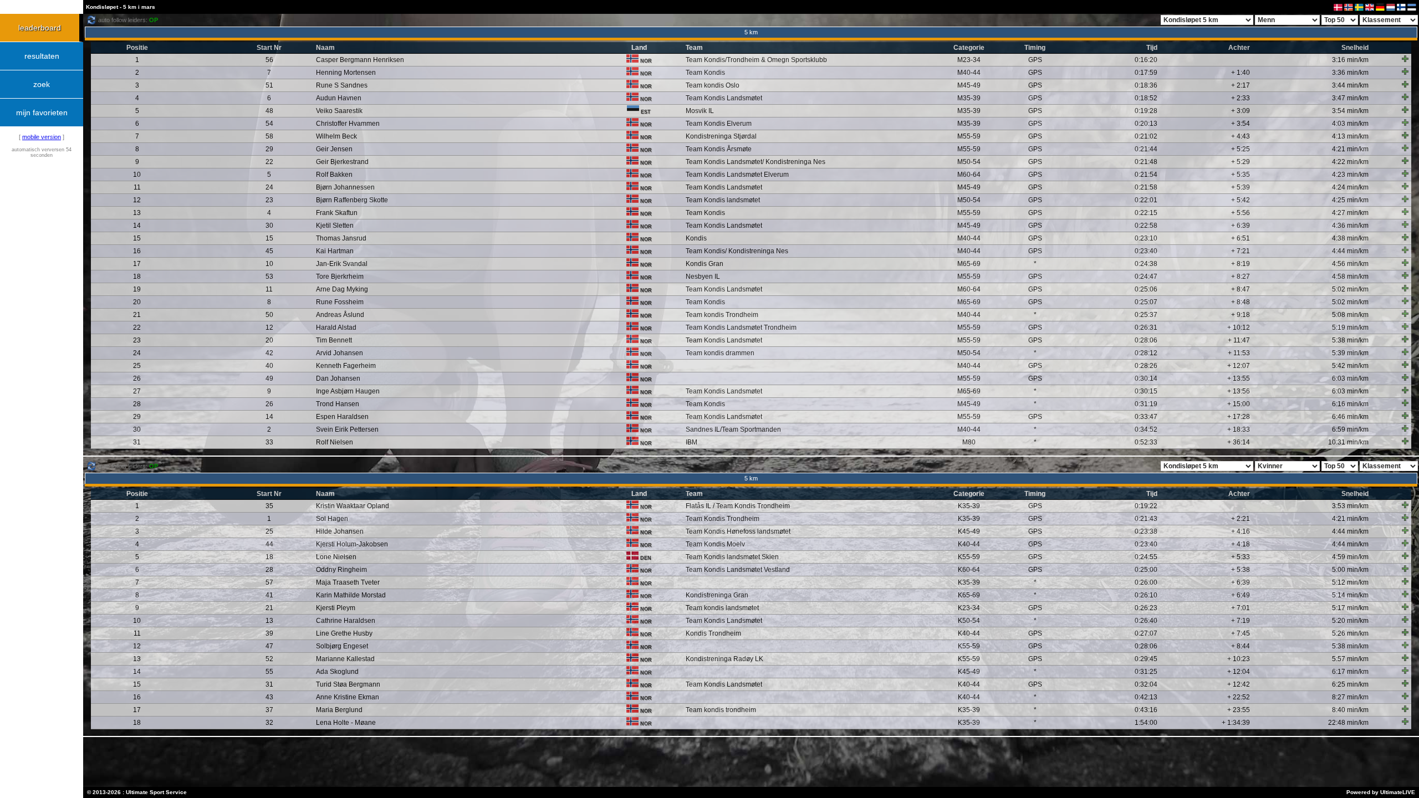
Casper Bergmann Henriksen (360, 60)
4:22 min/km (1350, 162)
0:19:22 (1146, 506)
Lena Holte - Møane (346, 723)
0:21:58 (1146, 187)
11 (137, 187)
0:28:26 (1146, 366)
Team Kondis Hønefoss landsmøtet (738, 531)
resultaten (41, 56)
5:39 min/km (1350, 353)
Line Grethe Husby (344, 633)
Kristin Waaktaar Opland (352, 506)
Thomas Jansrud (341, 238)
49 (269, 378)
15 (137, 238)
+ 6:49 (1240, 595)
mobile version (41, 137)
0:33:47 (1146, 417)
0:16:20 (1146, 60)
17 (137, 264)
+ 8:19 (1240, 264)
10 (137, 174)
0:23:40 (1146, 251)
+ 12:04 (1238, 672)
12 (137, 200)
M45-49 (969, 85)
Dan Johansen (338, 378)
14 (137, 225)
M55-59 (969, 136)
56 (269, 60)
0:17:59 (1146, 72)
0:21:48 (1146, 162)
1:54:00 (1146, 723)
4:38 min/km (1350, 238)
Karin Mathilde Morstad (351, 595)
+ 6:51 (1240, 238)
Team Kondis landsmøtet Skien (732, 557)
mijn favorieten (42, 112)
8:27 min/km (1350, 697)
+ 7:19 (1240, 621)
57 (269, 582)
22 (269, 162)
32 (269, 723)
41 (269, 595)
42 (269, 353)
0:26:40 (1146, 621)
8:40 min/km (1350, 710)
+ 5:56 (1240, 213)
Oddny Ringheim (341, 570)
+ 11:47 (1239, 340)
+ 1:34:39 (1236, 723)
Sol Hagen (332, 519)
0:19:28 (1146, 111)
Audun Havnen (338, 98)
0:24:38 (1146, 264)
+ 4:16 (1240, 531)
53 (269, 276)
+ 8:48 (1240, 302)
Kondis (696, 238)
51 (269, 85)
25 (137, 366)
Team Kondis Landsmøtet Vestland (738, 570)
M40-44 (969, 72)
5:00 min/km (1350, 570)
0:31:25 (1146, 672)
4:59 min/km (1350, 557)
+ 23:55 (1238, 710)
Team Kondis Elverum (719, 123)
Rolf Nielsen (334, 442)
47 (269, 646)
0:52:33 (1146, 442)
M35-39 (969, 98)
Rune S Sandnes (341, 85)
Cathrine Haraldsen (345, 621)
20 (137, 302)
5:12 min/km (1350, 582)
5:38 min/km (1350, 340)
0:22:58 (1146, 225)
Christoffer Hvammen (348, 123)
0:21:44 (1146, 149)
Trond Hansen (337, 404)
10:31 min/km (1348, 442)
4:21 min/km (1350, 149)
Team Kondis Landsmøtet (724, 98)
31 (137, 442)
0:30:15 (1146, 391)
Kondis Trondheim (713, 633)
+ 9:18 (1240, 315)
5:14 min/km (1350, 595)
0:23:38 (1146, 531)
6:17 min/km (1350, 672)
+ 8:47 (1240, 289)
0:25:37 (1146, 315)
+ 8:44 (1240, 646)
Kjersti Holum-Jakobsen (352, 544)
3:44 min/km (1350, 85)
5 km (751, 32)
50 (269, 315)
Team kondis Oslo (712, 85)
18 (137, 276)
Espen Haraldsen (342, 417)
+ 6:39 (1240, 225)
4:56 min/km (1350, 264)
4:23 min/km (1350, 174)
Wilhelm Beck (336, 136)
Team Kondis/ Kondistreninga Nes (737, 251)
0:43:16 (1146, 710)
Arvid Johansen (339, 353)
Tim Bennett (334, 340)
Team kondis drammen (720, 353)
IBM (691, 442)
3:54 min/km (1350, 111)
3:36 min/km (1350, 72)
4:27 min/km (1350, 213)
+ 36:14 (1238, 442)
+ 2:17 (1240, 85)
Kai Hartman (335, 251)
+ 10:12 (1238, 327)
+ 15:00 (1238, 404)
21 (137, 315)
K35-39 (969, 506)
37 (269, 710)
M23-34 (969, 60)
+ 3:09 (1240, 111)
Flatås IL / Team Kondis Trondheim (738, 506)
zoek (41, 84)
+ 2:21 (1240, 519)
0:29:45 (1146, 659)
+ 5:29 (1240, 162)
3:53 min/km (1350, 506)
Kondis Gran (704, 264)
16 (137, 251)
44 (269, 544)
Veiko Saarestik (339, 111)
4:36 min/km (1350, 225)
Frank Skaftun (337, 213)
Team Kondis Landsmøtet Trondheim (741, 327)
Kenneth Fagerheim (346, 366)
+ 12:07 (1238, 366)
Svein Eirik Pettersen (347, 429)
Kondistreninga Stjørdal (721, 136)
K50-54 (969, 621)
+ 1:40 (1240, 72)
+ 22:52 (1238, 697)
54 (269, 123)
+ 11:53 (1239, 353)
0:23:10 (1146, 238)
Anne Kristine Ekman (347, 697)
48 (269, 111)
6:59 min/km (1350, 429)
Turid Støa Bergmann (348, 684)
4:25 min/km (1350, 200)
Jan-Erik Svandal (341, 264)
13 (137, 213)
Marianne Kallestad (345, 659)
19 (137, 289)
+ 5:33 (1240, 557)
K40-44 (969, 544)
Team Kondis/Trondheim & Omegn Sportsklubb (756, 60)
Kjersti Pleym (335, 608)
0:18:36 (1146, 85)
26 (137, 378)
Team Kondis (705, 72)
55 (269, 672)
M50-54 (969, 162)
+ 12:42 (1238, 684)
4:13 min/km (1350, 136)
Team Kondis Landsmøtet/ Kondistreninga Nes (755, 162)
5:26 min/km (1350, 633)
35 (269, 506)
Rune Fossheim (340, 302)
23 (269, 200)
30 (269, 225)
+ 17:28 (1238, 417)
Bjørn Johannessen (345, 187)
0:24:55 (1146, 557)
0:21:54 (1146, 174)
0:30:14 (1146, 378)
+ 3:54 (1240, 123)
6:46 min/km (1350, 417)
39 (269, 633)
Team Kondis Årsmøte (719, 149)
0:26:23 (1146, 608)
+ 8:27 (1240, 276)
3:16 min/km (1350, 60)
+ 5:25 (1240, 149)
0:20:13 (1146, 123)
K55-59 (969, 557)
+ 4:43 (1240, 136)
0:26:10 (1146, 595)
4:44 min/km (1350, 251)
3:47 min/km (1350, 98)
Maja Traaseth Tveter (348, 582)
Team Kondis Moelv (715, 544)
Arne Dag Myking (342, 289)
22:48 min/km (1348, 723)
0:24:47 (1146, 276)
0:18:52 (1146, 98)
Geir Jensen (334, 149)
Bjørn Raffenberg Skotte (352, 200)
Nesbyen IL (703, 276)
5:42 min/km (1350, 366)
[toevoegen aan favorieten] (1405, 58)
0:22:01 (1146, 200)
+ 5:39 (1240, 187)
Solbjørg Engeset (342, 646)
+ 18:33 (1238, 429)
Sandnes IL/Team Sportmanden (733, 429)
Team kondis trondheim (721, 710)
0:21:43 (1146, 519)
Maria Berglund (339, 710)
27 (137, 391)
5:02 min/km (1350, 289)
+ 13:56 (1238, 391)
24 (269, 187)
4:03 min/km (1350, 123)
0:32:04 (1146, 684)
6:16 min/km (1350, 404)
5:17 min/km (1350, 608)
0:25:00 (1146, 570)
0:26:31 (1146, 327)
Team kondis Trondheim (722, 315)
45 (269, 251)
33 (269, 442)
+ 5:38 (1240, 570)
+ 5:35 (1240, 174)
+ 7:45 (1240, 633)
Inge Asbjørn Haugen (348, 391)
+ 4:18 (1240, 544)
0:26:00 (1146, 582)
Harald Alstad (336, 327)
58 (269, 136)
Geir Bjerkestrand (342, 162)
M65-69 (969, 264)
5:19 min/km (1350, 327)
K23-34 (969, 608)
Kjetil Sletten (335, 225)
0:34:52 (1146, 429)
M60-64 (969, 174)
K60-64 (969, 570)
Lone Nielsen (336, 557)
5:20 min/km (1350, 621)
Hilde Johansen (340, 531)
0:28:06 (1146, 340)
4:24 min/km (1350, 187)
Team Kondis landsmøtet (723, 200)
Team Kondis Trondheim (722, 519)
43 (269, 697)
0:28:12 (1146, 353)
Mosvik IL (700, 111)
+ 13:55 (1238, 378)
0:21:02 (1146, 136)
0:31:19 (1146, 404)
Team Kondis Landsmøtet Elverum (737, 174)
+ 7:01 (1240, 608)
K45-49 (969, 531)
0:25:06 (1146, 289)
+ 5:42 (1240, 200)
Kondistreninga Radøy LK (724, 659)
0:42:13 (1146, 697)
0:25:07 (1146, 302)
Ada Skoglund (337, 672)
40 (269, 366)
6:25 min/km (1350, 684)
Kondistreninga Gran (717, 595)
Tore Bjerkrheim (340, 276)
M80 (969, 442)
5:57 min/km (1350, 659)
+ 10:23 (1238, 659)
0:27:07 (1146, 633)
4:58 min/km (1350, 276)
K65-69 (969, 595)
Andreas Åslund (340, 315)
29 (269, 149)
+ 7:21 (1240, 251)
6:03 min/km (1350, 378)
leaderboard (39, 27)
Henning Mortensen (346, 72)
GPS (1035, 60)
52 (269, 659)
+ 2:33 (1240, 98)
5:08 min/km (1350, 315)
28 (137, 404)
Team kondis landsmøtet (722, 608)
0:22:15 (1146, 213)
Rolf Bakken (334, 174)
